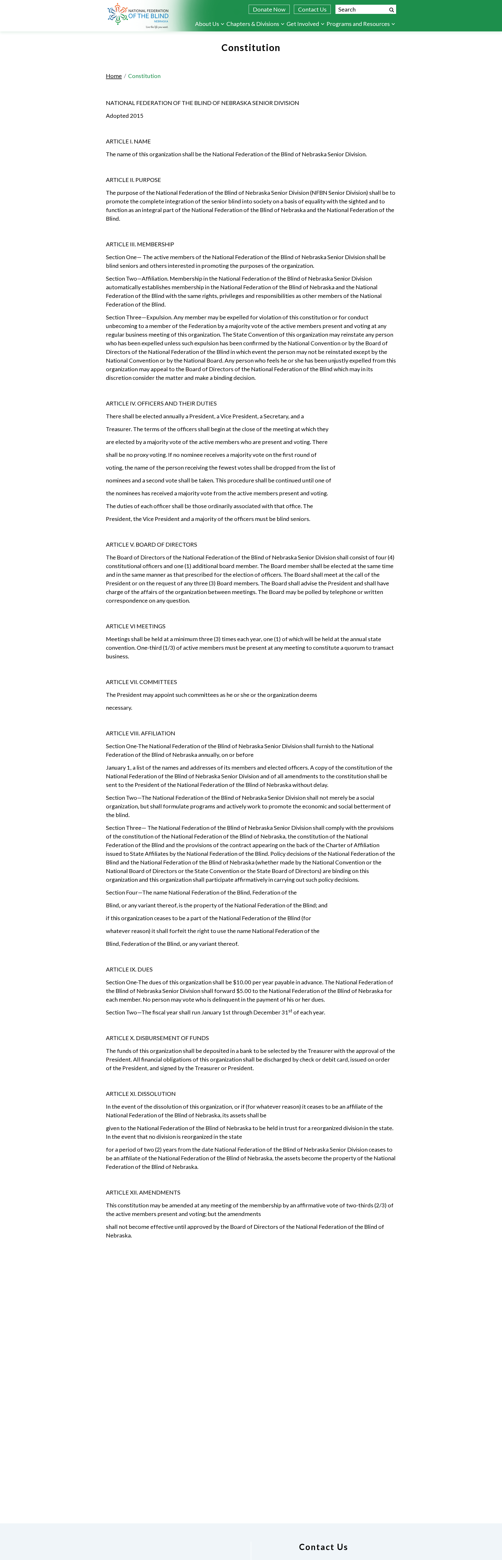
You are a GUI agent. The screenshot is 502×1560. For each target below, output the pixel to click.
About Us (207, 23)
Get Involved (303, 23)
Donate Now (269, 9)
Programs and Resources (358, 23)
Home (114, 75)
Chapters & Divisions (252, 23)
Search (392, 10)
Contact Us (312, 9)
